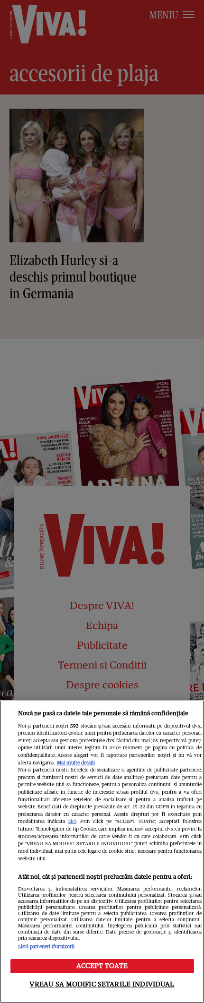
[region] (102, 851)
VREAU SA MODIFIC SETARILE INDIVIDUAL (101, 984)
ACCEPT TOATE (102, 965)
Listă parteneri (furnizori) (46, 946)
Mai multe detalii (76, 763)
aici (72, 821)
